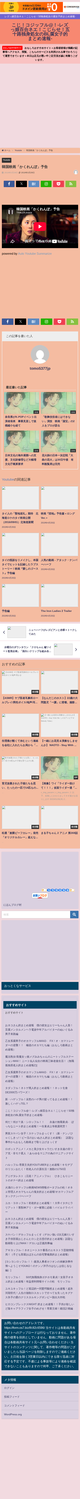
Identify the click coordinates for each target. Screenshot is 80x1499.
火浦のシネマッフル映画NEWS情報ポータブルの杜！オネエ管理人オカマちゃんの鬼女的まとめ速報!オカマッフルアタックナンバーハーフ (39, 1191)
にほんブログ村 (12, 904)
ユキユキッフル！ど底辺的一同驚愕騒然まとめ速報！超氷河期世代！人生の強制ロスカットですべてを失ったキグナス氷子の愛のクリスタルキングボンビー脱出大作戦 (39, 1293)
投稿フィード (12, 1396)
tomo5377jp (40, 368)
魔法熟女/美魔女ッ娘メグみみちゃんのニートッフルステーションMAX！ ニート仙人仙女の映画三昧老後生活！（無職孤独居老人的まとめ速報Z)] (39, 1061)
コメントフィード (14, 1405)
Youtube (6, 160)
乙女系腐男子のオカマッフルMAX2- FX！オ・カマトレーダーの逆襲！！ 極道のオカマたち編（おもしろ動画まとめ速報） (39, 1045)
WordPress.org (13, 1414)
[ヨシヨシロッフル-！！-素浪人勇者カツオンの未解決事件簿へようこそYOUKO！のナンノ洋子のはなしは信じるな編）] (39, 1266)
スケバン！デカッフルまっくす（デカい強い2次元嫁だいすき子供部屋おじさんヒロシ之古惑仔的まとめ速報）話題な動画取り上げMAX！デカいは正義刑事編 (39, 1239)
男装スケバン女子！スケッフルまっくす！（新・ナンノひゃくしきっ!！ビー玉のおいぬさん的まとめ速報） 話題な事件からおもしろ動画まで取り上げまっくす (39, 1137)
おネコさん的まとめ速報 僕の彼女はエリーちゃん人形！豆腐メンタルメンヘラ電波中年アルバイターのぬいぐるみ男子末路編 (39, 1029)
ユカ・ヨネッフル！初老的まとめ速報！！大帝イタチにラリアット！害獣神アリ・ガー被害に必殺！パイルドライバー (39, 1207)
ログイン (9, 1388)
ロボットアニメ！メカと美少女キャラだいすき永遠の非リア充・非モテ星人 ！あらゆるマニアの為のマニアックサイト (39, 1153)
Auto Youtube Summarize (35, 253)
